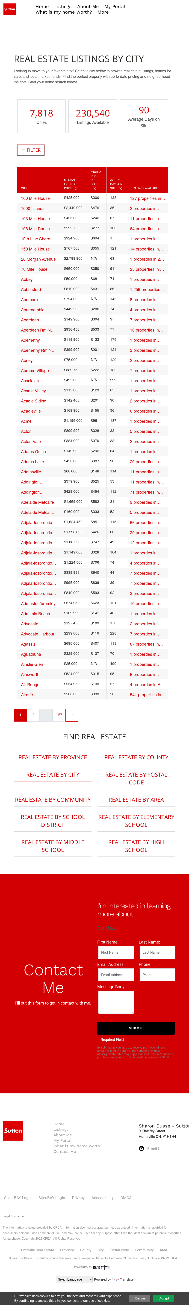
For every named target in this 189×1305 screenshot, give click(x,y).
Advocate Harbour (37, 634)
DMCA (126, 1197)
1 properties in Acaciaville (143, 380)
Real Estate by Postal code (136, 778)
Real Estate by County (136, 757)
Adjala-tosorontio (36, 522)
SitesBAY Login (51, 1197)
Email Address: (110, 964)
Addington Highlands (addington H (33, 492)
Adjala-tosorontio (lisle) (36, 573)
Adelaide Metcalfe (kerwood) (37, 512)
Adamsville (31, 472)
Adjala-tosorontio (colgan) (36, 532)
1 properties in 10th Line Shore (148, 239)
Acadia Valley (33, 390)
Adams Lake (32, 461)
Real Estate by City (52, 774)
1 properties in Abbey (143, 279)
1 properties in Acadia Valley (143, 390)
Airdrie (27, 694)
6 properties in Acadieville (143, 411)
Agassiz (28, 644)
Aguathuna (31, 654)
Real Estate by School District (53, 820)
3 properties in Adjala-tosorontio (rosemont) (145, 593)
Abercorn (29, 299)
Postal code (119, 1250)
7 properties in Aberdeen (143, 320)
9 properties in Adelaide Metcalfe (146, 502)
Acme (26, 421)
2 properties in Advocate (143, 623)
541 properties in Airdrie (145, 694)
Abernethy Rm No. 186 (38, 350)
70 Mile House (34, 269)
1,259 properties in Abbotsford (147, 289)
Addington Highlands (30, 482)
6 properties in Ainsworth (143, 674)
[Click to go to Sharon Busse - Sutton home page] (9, 9)
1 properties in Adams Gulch (143, 451)
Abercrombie (32, 309)
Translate (126, 1279)
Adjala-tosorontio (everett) (36, 542)
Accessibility (103, 1197)
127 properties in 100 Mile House (145, 198)
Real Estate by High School (136, 845)
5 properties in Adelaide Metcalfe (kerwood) (146, 512)
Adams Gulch (33, 451)
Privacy (78, 1197)
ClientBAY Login (18, 1197)
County (86, 1250)
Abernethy (30, 340)
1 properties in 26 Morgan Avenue (146, 259)
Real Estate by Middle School (52, 845)
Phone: (145, 964)
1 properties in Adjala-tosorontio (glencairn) (145, 553)
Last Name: (149, 942)
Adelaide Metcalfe (37, 502)
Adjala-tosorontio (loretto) (36, 583)
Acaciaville (31, 380)
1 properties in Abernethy (143, 340)
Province (67, 1250)
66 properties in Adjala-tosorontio (145, 522)
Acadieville (31, 411)
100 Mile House (35, 198)
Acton (26, 431)
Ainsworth (30, 674)
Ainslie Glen (32, 664)
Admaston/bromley (38, 603)
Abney (27, 360)
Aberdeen (30, 320)
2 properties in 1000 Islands (143, 208)
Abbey (27, 279)
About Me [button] (88, 6)
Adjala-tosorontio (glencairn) (36, 553)
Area (163, 1250)
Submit (136, 1028)
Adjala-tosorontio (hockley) (36, 563)
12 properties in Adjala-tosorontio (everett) (145, 542)
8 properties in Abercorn (143, 299)
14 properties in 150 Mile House (144, 249)
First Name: (107, 942)
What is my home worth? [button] (63, 12)
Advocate (29, 623)
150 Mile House (35, 249)
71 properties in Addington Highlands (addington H (144, 492)
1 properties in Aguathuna (143, 654)
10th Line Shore (35, 239)
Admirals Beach (35, 613)
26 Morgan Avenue (38, 259)
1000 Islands (32, 208)
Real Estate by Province (52, 757)
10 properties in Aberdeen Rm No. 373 (146, 330)
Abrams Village (35, 370)
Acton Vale (31, 441)
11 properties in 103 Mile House (144, 218)
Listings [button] (63, 6)
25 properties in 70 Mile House (147, 269)
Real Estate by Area (136, 799)
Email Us (154, 1148)
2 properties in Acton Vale (143, 441)
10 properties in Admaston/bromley (147, 603)
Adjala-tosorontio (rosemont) (36, 593)
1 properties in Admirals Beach (144, 613)
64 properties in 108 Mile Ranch (144, 228)
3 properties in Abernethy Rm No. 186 (147, 350)
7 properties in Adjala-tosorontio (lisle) (145, 573)
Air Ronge (30, 684)
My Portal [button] (114, 6)
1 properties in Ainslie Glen (143, 664)
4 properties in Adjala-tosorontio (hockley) (145, 563)
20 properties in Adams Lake (144, 461)
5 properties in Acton (143, 431)
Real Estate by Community (53, 799)
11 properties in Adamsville (144, 472)
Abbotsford (31, 289)
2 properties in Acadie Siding (143, 401)
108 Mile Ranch (35, 228)
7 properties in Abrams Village (144, 370)
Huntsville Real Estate (36, 1250)
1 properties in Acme (143, 421)
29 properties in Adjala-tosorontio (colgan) (145, 532)
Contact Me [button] (64, 1151)
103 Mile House (35, 218)
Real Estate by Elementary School (136, 820)
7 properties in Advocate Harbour (146, 634)
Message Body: (111, 986)
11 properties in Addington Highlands (144, 482)
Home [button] (42, 6)
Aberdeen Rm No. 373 (37, 330)
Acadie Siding (33, 401)
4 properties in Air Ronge (146, 684)
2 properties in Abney (143, 360)
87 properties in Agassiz (144, 644)
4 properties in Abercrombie (143, 309)
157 (59, 715)
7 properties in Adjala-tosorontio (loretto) (145, 583)
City (100, 1250)
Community (144, 1250)
